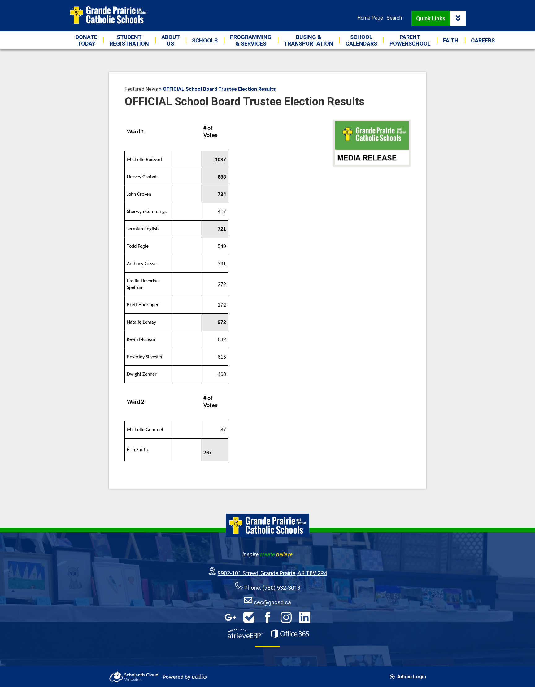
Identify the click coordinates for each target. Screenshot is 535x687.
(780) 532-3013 (281, 587)
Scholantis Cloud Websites (134, 676)
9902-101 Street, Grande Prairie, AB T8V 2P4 (272, 573)
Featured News (141, 89)
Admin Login (411, 677)
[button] (170, 40)
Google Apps (230, 617)
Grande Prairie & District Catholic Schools (108, 15)
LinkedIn (304, 617)
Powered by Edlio (185, 677)
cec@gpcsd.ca (272, 602)
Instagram (286, 617)
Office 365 (290, 634)
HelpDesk (249, 617)
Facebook (267, 617)
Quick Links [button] (431, 18)
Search (394, 18)
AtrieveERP (245, 634)
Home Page (370, 18)
